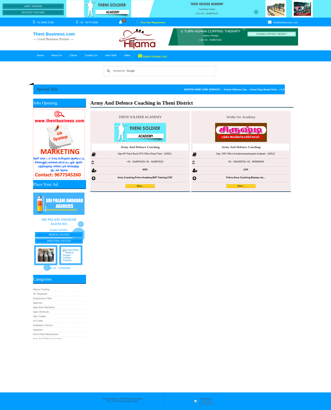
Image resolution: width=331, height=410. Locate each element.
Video (127, 55)
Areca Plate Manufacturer (46, 334)
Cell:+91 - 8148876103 (207, 13)
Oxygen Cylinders (59, 230)
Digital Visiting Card (154, 56)
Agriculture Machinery (44, 307)
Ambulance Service (43, 325)
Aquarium (38, 329)
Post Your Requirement (153, 22)
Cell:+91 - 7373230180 (59, 268)
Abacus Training (41, 289)
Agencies (37, 303)
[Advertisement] (59, 364)
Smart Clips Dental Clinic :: (253, 89)
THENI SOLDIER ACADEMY (206, 4)
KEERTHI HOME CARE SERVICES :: (191, 89)
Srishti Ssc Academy (241, 117)
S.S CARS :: (275, 89)
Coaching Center (207, 9)
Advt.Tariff (110, 55)
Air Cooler (38, 320)
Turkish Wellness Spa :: (225, 89)
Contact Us (91, 55)
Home (40, 55)
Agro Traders (39, 316)
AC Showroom (40, 294)
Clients (73, 55)
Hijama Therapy (210, 35)
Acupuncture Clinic (42, 298)
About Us (56, 55)
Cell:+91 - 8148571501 (210, 40)
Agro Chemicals (41, 312)
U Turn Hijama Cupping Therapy (210, 31)
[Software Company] (205, 403)
